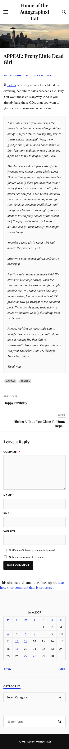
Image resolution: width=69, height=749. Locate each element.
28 (34, 656)
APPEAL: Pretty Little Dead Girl (33, 58)
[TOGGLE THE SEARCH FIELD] (63, 12)
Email (8, 513)
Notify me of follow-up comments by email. (32, 550)
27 (25, 656)
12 (17, 641)
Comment (11, 451)
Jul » (63, 668)
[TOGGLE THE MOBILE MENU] (5, 12)
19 (17, 648)
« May (7, 668)
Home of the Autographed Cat (34, 11)
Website (9, 531)
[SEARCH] (60, 721)
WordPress (43, 741)
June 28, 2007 (42, 75)
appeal (10, 381)
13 (25, 641)
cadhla (11, 85)
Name (8, 495)
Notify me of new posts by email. (27, 557)
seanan (25, 381)
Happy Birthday (15, 403)
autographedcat (16, 75)
